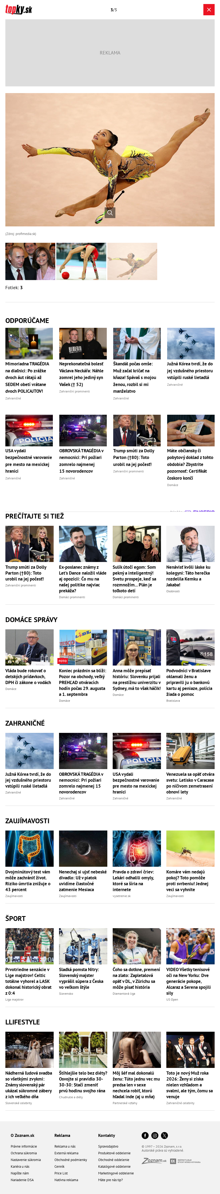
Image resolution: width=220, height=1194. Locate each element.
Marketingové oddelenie (116, 1173)
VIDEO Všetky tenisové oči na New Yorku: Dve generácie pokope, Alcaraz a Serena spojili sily (188, 981)
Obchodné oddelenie (113, 1160)
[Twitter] (164, 1135)
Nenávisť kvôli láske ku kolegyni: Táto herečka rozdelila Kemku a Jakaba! (188, 576)
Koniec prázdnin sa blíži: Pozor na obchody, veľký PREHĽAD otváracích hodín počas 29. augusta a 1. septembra (82, 682)
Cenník (59, 1166)
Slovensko (66, 993)
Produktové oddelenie (114, 1153)
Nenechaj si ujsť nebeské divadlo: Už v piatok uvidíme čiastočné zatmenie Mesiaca (83, 880)
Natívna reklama (66, 1180)
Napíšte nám (20, 1173)
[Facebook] (145, 1135)
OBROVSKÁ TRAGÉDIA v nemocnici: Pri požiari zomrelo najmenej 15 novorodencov (81, 783)
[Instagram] (154, 1135)
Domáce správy (31, 619)
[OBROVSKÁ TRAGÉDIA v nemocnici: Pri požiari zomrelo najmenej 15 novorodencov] (83, 751)
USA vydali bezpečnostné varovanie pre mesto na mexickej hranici (136, 783)
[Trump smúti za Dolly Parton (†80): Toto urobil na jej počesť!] (29, 544)
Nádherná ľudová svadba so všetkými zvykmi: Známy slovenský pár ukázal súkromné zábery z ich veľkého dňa (28, 1085)
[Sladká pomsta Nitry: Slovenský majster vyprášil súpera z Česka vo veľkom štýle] (83, 946)
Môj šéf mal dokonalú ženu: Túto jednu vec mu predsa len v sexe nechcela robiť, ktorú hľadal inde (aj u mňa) (136, 1085)
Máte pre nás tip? (110, 1180)
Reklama (62, 1135)
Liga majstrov (14, 999)
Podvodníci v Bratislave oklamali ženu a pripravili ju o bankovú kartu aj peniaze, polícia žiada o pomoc (189, 682)
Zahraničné (25, 723)
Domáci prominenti (72, 597)
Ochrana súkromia (24, 1153)
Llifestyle (22, 1021)
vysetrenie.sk (122, 896)
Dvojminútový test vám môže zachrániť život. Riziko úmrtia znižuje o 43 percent (27, 880)
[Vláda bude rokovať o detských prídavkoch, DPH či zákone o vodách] (29, 647)
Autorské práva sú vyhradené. (163, 1150)
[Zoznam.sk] (156, 1162)
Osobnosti (173, 591)
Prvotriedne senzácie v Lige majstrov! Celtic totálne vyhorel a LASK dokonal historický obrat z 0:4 (28, 981)
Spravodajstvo (108, 1146)
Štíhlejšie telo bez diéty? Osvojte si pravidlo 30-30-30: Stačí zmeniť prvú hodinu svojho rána (83, 1082)
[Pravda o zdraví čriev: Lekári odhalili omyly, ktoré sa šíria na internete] (137, 849)
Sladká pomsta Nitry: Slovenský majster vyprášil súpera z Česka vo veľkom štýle (81, 978)
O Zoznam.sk (22, 1135)
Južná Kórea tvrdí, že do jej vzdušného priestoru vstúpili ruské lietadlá (28, 780)
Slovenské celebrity (18, 1103)
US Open (172, 999)
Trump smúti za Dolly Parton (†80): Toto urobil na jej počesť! (25, 573)
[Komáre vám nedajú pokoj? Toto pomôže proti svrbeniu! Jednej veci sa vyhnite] (190, 849)
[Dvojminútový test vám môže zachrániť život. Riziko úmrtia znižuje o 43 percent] (29, 849)
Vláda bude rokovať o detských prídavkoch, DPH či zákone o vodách (28, 676)
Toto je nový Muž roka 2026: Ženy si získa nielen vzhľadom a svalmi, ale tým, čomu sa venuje (189, 1085)
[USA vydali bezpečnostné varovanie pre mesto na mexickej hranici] (137, 751)
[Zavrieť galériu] (209, 9)
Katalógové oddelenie (114, 1166)
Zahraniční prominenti (20, 585)
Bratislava (173, 701)
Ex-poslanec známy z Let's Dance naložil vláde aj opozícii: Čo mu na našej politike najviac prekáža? (83, 579)
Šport (15, 918)
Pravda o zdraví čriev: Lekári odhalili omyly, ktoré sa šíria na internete (133, 880)
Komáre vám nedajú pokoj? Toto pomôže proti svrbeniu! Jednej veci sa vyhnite (187, 880)
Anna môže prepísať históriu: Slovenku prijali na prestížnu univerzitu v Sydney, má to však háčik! (137, 679)
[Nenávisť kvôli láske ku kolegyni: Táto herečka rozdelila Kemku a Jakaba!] (190, 544)
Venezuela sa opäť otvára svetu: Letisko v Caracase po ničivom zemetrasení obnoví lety (190, 783)
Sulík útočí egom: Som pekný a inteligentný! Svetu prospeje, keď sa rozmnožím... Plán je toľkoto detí (134, 579)
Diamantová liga (124, 993)
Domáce (10, 689)
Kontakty (106, 1135)
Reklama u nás (64, 1146)
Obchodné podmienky (70, 1160)
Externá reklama (66, 1153)
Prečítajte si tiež (34, 516)
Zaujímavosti (27, 820)
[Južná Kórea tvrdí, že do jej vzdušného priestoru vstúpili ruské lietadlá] (29, 751)
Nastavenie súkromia (26, 1160)
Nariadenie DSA (22, 1180)
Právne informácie (24, 1146)
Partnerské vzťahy (125, 1103)
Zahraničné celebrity (180, 1103)
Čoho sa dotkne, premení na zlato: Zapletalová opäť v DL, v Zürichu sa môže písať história (136, 978)
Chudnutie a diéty (71, 1097)
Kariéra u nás (20, 1166)
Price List (61, 1173)
